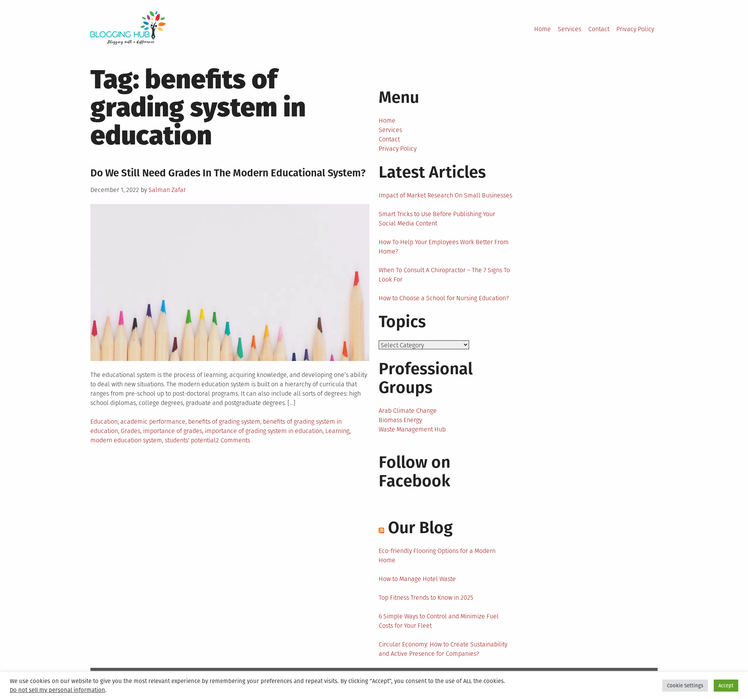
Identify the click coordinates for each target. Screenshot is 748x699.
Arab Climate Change (408, 410)
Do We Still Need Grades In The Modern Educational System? (227, 173)
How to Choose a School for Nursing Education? (444, 298)
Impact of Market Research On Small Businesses (445, 195)
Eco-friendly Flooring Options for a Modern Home (437, 555)
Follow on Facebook (414, 472)
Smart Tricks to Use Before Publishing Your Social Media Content (437, 218)
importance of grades (172, 431)
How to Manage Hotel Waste (417, 579)
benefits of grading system (224, 421)
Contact (598, 29)
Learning (337, 431)
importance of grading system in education (264, 431)
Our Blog (420, 527)
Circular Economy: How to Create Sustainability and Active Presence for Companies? (443, 649)
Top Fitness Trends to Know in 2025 (426, 597)
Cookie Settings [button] (685, 685)
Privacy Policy (635, 29)
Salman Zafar (167, 190)
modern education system (126, 440)
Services (569, 29)
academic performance (152, 421)
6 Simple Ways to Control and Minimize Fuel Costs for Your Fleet (439, 621)
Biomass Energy (400, 420)
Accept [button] (726, 685)
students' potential (190, 440)
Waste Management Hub (412, 429)
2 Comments (233, 440)
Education (104, 421)
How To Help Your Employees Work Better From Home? (444, 246)
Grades (130, 431)
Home (542, 29)
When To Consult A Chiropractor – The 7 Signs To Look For (444, 274)
